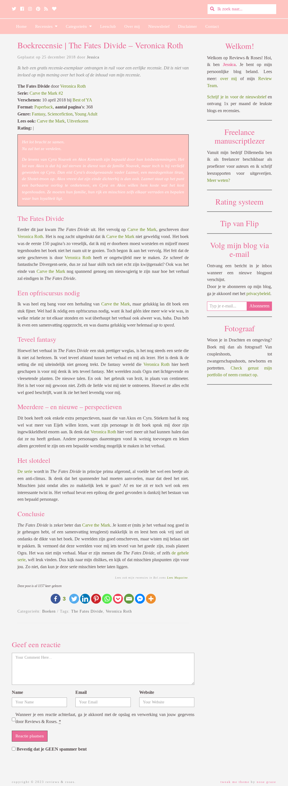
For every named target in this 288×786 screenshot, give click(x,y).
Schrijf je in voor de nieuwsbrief (236, 96)
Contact (212, 26)
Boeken (49, 611)
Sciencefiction (60, 114)
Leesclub (108, 26)
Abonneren (259, 305)
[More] (151, 599)
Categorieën (77, 26)
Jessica (93, 57)
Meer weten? (218, 180)
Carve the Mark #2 (46, 93)
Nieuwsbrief (159, 26)
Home (21, 26)
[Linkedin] (85, 599)
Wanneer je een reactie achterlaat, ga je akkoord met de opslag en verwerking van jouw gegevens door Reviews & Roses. (104, 718)
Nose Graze (266, 781)
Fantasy (38, 114)
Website (146, 692)
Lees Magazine (177, 577)
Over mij (132, 26)
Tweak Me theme (234, 781)
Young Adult (86, 114)
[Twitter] (74, 599)
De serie (24, 471)
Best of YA (82, 100)
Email (81, 692)
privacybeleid (258, 293)
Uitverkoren (77, 121)
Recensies (45, 26)
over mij (228, 78)
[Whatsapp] (107, 599)
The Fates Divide (87, 611)
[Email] (129, 599)
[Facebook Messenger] (140, 599)
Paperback (43, 107)
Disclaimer (187, 26)
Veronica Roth (73, 86)
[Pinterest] (96, 599)
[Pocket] (118, 599)
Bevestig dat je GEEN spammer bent (51, 749)
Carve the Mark (51, 121)
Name (17, 692)
